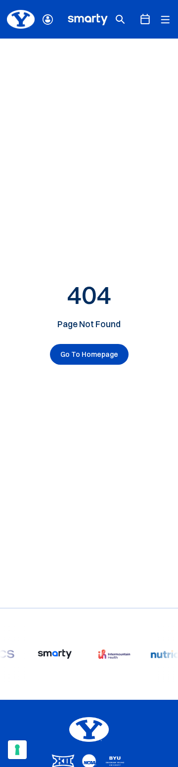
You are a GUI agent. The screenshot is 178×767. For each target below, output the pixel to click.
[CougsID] (48, 19)
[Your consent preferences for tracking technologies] (17, 749)
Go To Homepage (89, 354)
